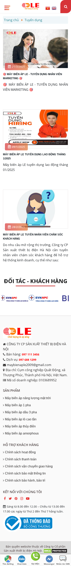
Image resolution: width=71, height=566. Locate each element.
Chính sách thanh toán (20, 459)
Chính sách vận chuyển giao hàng (29, 466)
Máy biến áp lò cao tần (20, 419)
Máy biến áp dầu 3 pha (21, 412)
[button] (7, 6)
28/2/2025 (18, 227)
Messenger (49, 563)
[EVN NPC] (45, 298)
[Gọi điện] (35, 556)
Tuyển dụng (33, 20)
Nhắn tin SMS (63, 563)
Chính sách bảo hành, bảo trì (25, 480)
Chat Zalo (21, 563)
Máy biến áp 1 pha (18, 405)
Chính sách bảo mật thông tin (25, 473)
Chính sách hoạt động (20, 452)
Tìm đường (8, 563)
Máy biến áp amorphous (22, 433)
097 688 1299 (27, 360)
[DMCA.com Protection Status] (55, 550)
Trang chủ (11, 20)
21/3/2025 (18, 66)
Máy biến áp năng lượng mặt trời (28, 398)
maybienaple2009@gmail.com (29, 365)
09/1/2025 (18, 147)
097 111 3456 (30, 354)
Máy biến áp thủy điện (20, 426)
